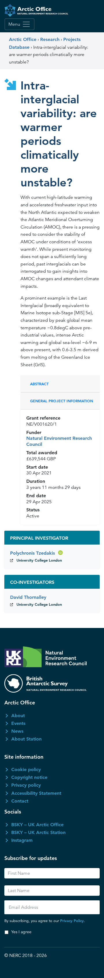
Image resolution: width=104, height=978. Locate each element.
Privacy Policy (72, 920)
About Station (26, 739)
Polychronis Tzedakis (33, 553)
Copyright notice (29, 777)
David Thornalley (28, 597)
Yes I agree (21, 931)
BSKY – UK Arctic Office (37, 824)
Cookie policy (26, 769)
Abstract (39, 384)
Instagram (22, 840)
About (18, 715)
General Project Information (61, 401)
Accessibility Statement (36, 793)
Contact (19, 801)
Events (18, 723)
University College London (39, 560)
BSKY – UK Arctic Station (38, 832)
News (17, 731)
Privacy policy (26, 785)
